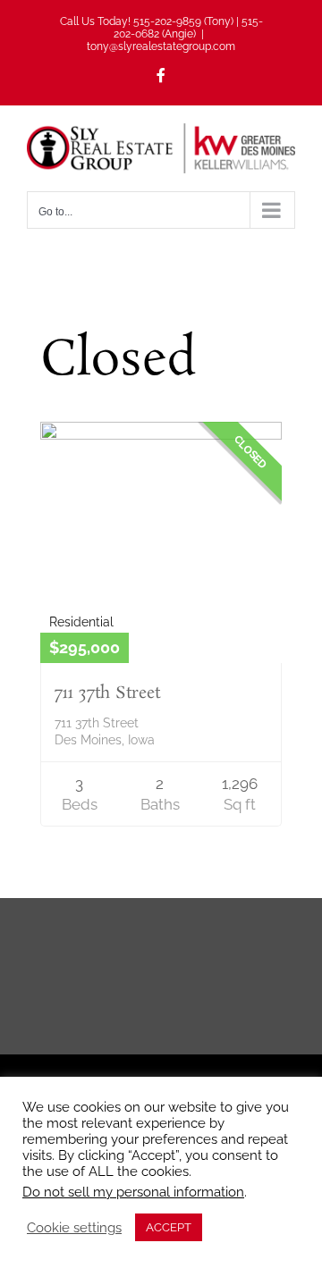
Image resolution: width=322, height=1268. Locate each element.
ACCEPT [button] (168, 1227)
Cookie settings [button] (74, 1227)
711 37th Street (107, 693)
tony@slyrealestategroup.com (161, 46)
